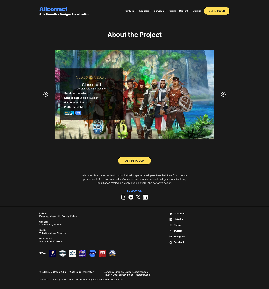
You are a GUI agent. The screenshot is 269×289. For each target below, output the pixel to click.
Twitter (178, 230)
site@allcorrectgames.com (134, 272)
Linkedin (178, 219)
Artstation (179, 213)
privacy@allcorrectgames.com (134, 274)
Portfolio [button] (129, 11)
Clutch (177, 225)
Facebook (179, 242)
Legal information (85, 272)
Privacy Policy (92, 279)
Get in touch (217, 11)
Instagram (179, 236)
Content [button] (184, 11)
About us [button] (144, 11)
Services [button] (159, 11)
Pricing (172, 11)
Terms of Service (109, 279)
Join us (197, 11)
